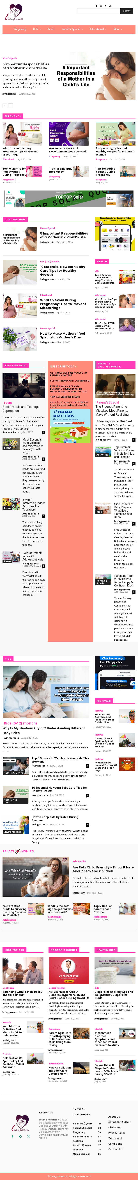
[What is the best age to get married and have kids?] (81, 909)
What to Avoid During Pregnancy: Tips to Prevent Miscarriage (20, 151)
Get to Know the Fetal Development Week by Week (67, 150)
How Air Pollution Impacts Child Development (60, 1071)
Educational (8, 159)
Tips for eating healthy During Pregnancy (105, 172)
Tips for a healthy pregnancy (60, 170)
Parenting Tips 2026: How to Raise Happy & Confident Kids (123, 580)
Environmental (13, 831)
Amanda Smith (11, 432)
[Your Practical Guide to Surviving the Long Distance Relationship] (36, 909)
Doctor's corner (57, 987)
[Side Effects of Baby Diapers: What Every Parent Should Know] (103, 508)
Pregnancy (54, 156)
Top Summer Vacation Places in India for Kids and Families (124, 452)
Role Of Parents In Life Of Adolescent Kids (32, 556)
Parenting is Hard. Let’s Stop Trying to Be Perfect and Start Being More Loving (60, 1039)
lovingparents (10, 93)
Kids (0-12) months (49, 261)
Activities (102, 454)
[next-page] (10, 105)
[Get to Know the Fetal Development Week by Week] (69, 134)
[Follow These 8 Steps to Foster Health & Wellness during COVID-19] (127, 1065)
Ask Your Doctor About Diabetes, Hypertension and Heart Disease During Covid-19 (69, 995)
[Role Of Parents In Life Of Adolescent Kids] (11, 557)
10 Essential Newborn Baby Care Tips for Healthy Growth (62, 270)
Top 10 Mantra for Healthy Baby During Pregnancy (14, 172)
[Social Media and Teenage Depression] (24, 385)
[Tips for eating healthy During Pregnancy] (127, 171)
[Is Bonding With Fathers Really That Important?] (23, 970)
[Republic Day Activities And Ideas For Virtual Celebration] (127, 716)
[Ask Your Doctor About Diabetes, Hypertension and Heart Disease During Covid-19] (69, 970)
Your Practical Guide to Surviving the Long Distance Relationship (15, 910)
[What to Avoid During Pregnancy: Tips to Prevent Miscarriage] (22, 134)
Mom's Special (10, 58)
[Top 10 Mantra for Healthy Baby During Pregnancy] (34, 171)
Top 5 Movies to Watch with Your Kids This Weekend (60, 760)
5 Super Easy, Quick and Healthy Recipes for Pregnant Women (115, 151)
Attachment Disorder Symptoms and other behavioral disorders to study (107, 1039)
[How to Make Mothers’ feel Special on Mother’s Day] (20, 339)
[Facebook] (96, 6)
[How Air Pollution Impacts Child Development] (81, 1068)
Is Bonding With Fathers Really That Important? (22, 993)
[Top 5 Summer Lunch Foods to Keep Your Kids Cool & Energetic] (127, 277)
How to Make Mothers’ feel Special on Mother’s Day (62, 335)
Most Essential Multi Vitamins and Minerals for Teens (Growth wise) (32, 446)
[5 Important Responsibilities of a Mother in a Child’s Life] (95, 76)
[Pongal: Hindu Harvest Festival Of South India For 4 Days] (127, 764)
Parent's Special (107, 402)
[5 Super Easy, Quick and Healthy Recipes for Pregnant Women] (115, 134)
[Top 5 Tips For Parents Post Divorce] (127, 909)
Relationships (79, 861)
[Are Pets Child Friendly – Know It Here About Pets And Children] (36, 877)
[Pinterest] (105, 6)
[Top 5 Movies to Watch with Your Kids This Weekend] (16, 766)
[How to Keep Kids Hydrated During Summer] (16, 825)
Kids (97, 271)
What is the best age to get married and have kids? (60, 909)
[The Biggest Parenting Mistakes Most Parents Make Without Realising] (115, 386)
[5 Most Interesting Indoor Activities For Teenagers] (11, 504)
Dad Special (8, 987)
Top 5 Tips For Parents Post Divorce (103, 909)
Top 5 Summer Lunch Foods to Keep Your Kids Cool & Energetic (104, 278)
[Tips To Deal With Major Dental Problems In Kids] (127, 325)
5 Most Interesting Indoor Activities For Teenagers (33, 504)
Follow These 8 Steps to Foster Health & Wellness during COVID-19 (106, 1069)
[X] (110, 6)
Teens (8, 403)
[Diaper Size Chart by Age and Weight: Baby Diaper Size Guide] (115, 970)
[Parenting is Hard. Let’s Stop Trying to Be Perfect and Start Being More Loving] (81, 1033)
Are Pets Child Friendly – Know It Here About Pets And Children (103, 869)
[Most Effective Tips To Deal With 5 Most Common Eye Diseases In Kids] (127, 301)
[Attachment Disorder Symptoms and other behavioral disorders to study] (127, 1033)
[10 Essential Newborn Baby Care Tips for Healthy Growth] (20, 272)
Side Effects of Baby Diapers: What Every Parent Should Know (124, 510)
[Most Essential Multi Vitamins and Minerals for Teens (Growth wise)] (11, 444)
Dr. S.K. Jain (9, 1071)
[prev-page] (5, 105)
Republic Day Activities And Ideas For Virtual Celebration (104, 718)
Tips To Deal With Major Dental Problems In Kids (105, 326)
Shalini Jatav (78, 892)
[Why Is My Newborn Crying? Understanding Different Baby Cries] (46, 692)
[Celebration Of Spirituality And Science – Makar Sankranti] (127, 740)
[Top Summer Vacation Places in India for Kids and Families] (103, 451)
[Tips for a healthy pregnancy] (81, 171)
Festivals (99, 710)
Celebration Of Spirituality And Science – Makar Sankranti (104, 742)
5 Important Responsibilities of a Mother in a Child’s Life (26, 66)
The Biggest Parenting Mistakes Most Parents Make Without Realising (112, 410)
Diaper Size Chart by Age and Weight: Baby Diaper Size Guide (114, 995)
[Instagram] (101, 6)
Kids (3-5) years (13, 773)
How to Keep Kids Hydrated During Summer (55, 818)
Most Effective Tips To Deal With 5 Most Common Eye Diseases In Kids (106, 303)
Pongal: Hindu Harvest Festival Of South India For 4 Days (106, 766)
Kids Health (100, 295)
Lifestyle (99, 1029)
